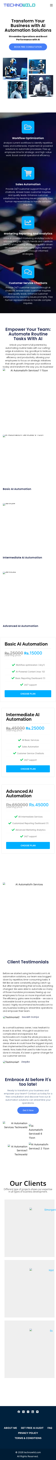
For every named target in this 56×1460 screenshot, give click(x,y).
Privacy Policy (28, 1432)
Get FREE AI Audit (32, 1427)
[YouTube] (37, 1412)
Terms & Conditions (28, 1438)
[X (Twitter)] (23, 1412)
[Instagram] (28, 1412)
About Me (10, 1427)
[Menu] (51, 5)
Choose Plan (27, 693)
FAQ (49, 1427)
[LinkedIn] (33, 1412)
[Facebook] (19, 1412)
